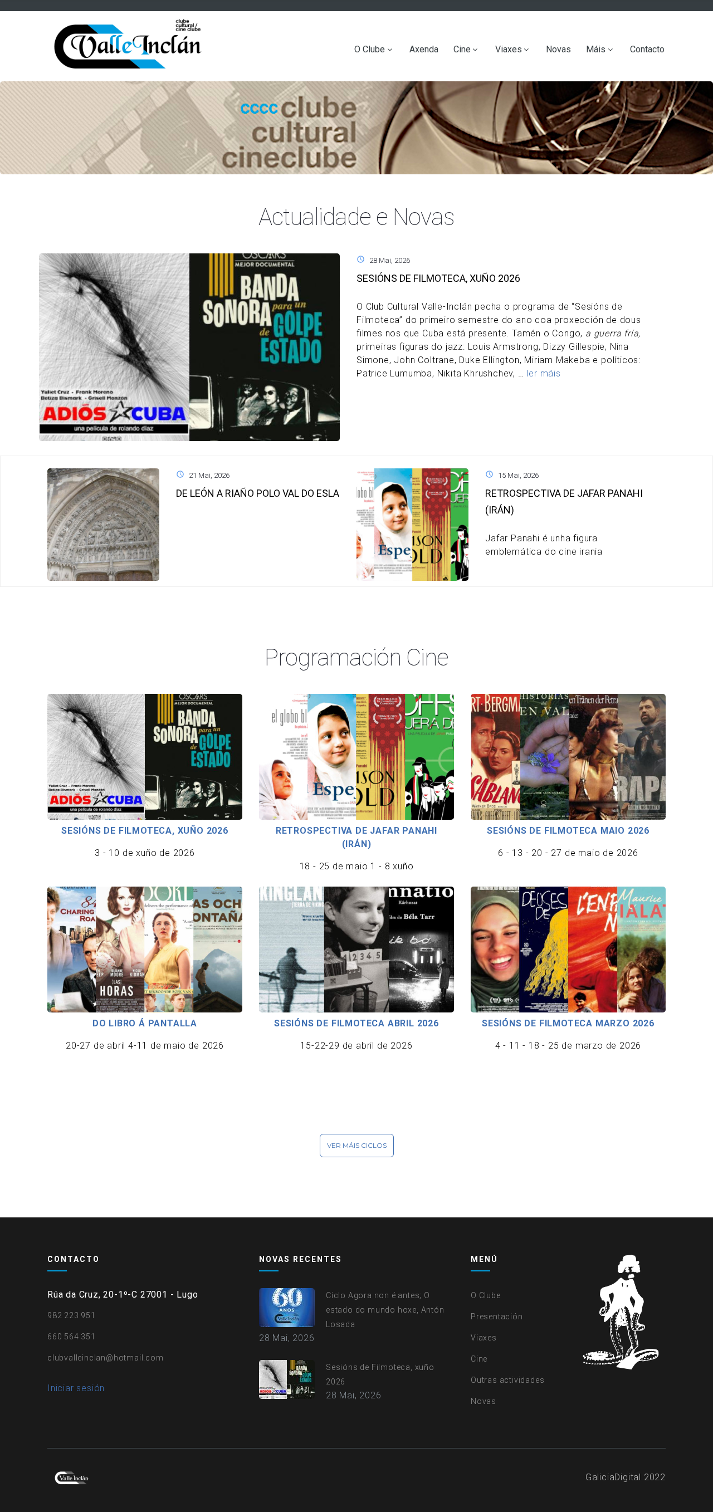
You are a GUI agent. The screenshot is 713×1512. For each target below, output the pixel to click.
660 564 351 (71, 1336)
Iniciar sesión (76, 1388)
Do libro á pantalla (144, 1023)
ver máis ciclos (357, 1145)
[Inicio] (130, 46)
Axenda (423, 50)
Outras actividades (507, 1380)
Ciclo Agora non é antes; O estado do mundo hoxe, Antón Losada (385, 1310)
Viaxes (508, 50)
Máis (595, 50)
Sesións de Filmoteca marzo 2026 (568, 1023)
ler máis (543, 373)
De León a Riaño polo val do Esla (257, 493)
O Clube (369, 50)
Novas (558, 50)
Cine (462, 50)
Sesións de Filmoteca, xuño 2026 (438, 278)
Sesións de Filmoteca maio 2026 (568, 830)
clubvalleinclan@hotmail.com (105, 1357)
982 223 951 (71, 1315)
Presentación (497, 1316)
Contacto (647, 50)
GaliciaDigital (613, 1477)
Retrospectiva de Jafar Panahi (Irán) (356, 837)
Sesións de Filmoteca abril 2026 (356, 1023)
